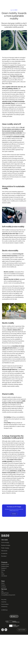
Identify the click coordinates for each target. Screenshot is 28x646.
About (2, 583)
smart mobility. (8, 167)
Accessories (4, 553)
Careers (3, 585)
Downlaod (3, 556)
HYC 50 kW (4, 576)
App (2, 591)
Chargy (3, 570)
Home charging (5, 542)
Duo (2, 572)
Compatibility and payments (8, 595)
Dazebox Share (5, 566)
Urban (2, 574)
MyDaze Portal (4, 593)
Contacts (3, 587)
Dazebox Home (5, 564)
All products (4, 550)
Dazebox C (4, 568)
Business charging (5, 545)
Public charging (5, 548)
